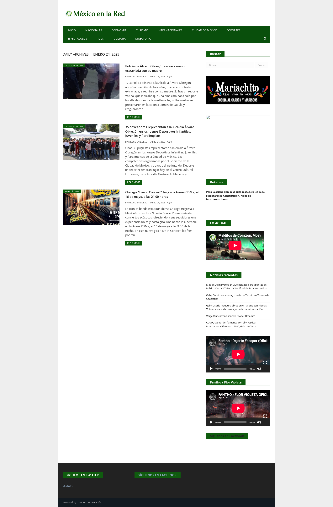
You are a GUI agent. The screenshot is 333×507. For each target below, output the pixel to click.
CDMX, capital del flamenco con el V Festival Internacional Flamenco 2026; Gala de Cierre (231, 324)
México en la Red (137, 76)
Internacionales (170, 30)
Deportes (233, 30)
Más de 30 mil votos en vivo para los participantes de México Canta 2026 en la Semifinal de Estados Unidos (236, 286)
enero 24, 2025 (157, 76)
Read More (133, 117)
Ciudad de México (204, 30)
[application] (238, 354)
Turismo (142, 30)
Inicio (71, 30)
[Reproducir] (211, 369)
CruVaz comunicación (89, 502)
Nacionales (93, 30)
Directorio (143, 38)
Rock (100, 38)
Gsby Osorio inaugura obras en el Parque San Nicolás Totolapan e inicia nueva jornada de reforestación (236, 307)
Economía (119, 30)
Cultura (120, 38)
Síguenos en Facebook (227, 436)
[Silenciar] (259, 369)
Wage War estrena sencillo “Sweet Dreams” (230, 316)
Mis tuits (67, 486)
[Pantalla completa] (265, 363)
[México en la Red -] (95, 13)
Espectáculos (77, 38)
